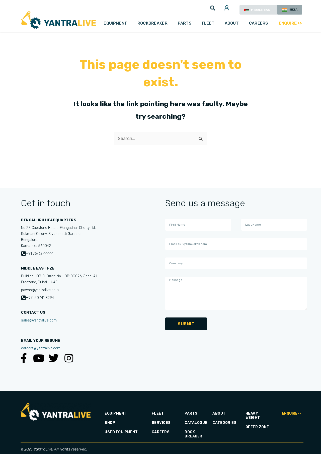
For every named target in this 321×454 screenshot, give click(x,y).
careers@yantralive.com (40, 348)
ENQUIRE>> (291, 413)
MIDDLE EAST (261, 10)
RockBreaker (152, 23)
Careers (258, 23)
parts (185, 23)
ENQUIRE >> (290, 23)
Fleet (208, 23)
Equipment (115, 23)
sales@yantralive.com (39, 320)
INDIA (292, 9)
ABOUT (232, 23)
